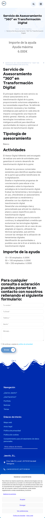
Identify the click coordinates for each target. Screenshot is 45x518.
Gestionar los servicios (9, 494)
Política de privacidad (19, 515)
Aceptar (22, 499)
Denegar (22, 505)
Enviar (7, 350)
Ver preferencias (22, 511)
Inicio (17, 29)
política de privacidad (26, 344)
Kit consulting (26, 29)
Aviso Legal (29, 515)
